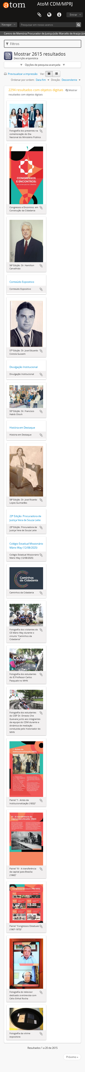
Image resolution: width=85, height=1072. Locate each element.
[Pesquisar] (78, 24)
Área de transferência (39, 15)
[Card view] (49, 74)
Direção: (55, 80)
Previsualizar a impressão (22, 74)
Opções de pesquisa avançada (42, 65)
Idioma (49, 15)
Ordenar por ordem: (23, 80)
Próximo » (72, 1057)
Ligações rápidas (59, 15)
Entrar (73, 14)
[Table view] (56, 74)
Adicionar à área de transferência (41, 131)
